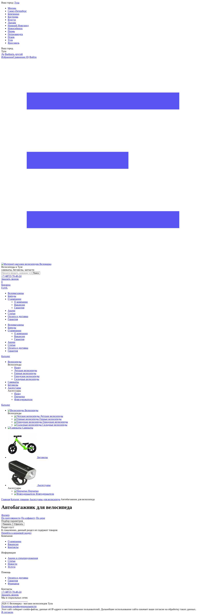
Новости (12, 564)
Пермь (11, 31)
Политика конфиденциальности (19, 606)
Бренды (12, 296)
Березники (13, 14)
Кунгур (12, 19)
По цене (40, 518)
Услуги (11, 566)
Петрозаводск (15, 34)
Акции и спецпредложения (23, 558)
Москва (12, 8)
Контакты (13, 547)
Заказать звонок (10, 279)
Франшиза (13, 583)
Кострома (13, 16)
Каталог (5, 356)
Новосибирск (15, 28)
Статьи (11, 313)
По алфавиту (28, 518)
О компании (14, 299)
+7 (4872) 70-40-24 (11, 276)
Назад (17, 367)
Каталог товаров (20, 499)
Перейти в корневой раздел (16, 533)
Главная (5, 499)
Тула (16, 2)
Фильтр (5, 515)
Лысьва (12, 22)
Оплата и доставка (18, 316)
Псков (11, 37)
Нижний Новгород (18, 25)
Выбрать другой (14, 54)
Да (2, 54)
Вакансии (19, 304)
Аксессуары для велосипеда (44, 499)
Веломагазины (16, 293)
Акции (11, 310)
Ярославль (13, 43)
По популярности (11, 518)
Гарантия (19, 307)
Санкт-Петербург (17, 11)
